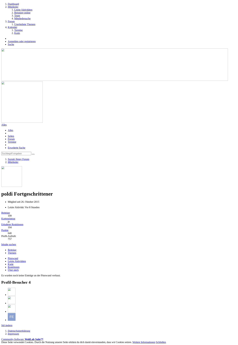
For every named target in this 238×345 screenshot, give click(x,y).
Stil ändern (6, 325)
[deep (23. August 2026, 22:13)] (12, 294)
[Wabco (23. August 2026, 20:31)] (12, 311)
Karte (10, 264)
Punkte (4, 230)
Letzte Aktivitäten (17, 261)
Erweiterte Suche (16, 147)
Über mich (13, 270)
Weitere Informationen (143, 342)
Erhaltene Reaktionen (12, 224)
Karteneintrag (8, 218)
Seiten (11, 136)
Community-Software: (22, 339)
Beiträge (5, 212)
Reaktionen (13, 267)
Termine (12, 142)
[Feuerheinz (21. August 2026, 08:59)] (12, 320)
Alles (10, 130)
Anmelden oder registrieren (22, 41)
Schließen (161, 342)
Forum (11, 139)
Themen (12, 252)
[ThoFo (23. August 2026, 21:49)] (12, 303)
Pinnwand (13, 258)
